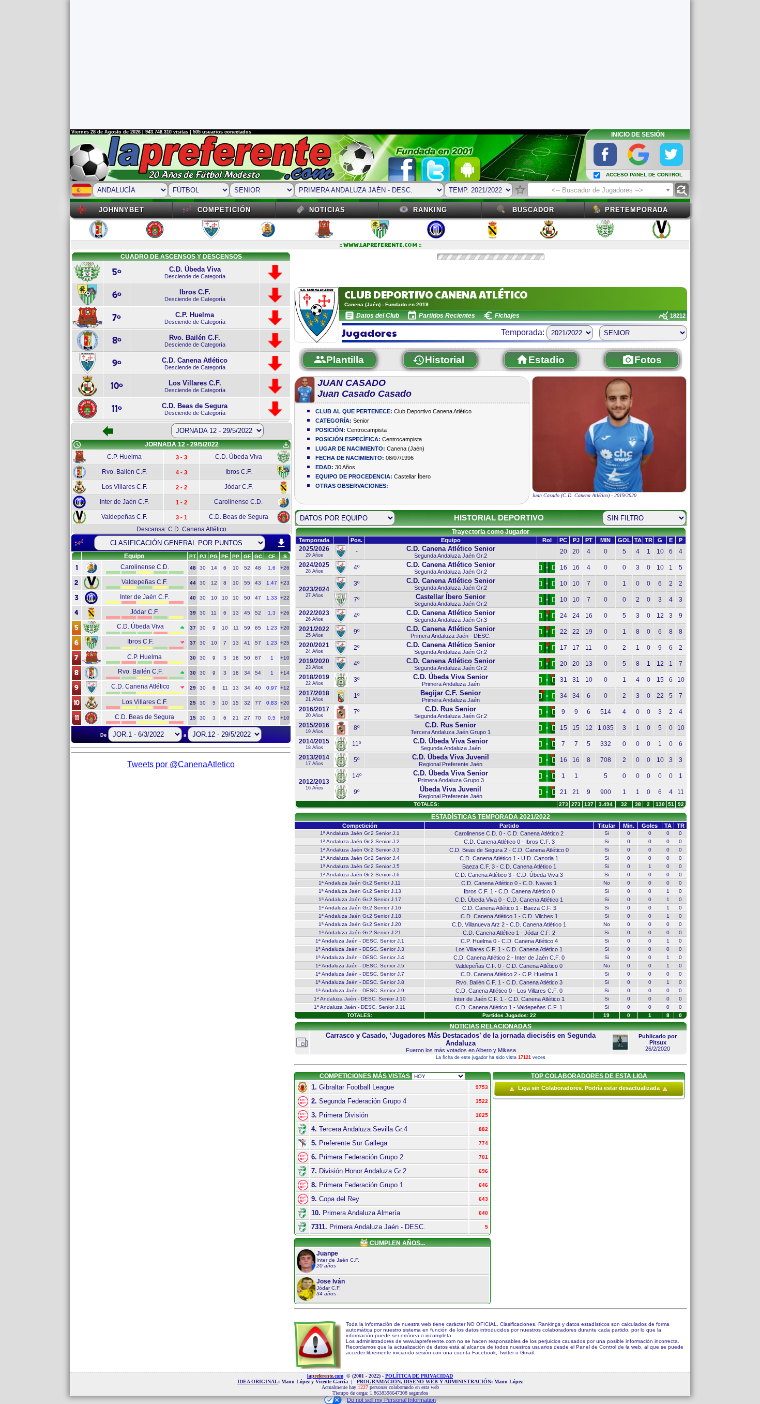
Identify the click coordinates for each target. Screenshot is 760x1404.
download (281, 543)
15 (236, 703)
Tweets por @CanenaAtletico (181, 764)
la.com (325, 1376)
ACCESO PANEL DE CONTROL (644, 174)
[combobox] (600, 190)
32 (247, 703)
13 (236, 613)
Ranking (430, 210)
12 (214, 583)
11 (214, 613)
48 (258, 568)
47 (258, 598)
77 (258, 703)
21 (236, 718)
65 (258, 628)
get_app (286, 445)
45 (247, 613)
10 (236, 568)
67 (258, 658)
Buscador (533, 210)
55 (247, 583)
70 (258, 718)
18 (236, 658)
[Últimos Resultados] (79, 543)
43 (258, 583)
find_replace (682, 190)
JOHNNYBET (121, 210)
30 (203, 568)
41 (247, 643)
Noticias (327, 210)
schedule (77, 445)
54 (258, 673)
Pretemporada (636, 210)
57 (258, 643)
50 (247, 598)
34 (247, 673)
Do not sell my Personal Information (391, 1400)
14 (214, 568)
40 (258, 688)
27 (247, 718)
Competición (224, 210)
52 (247, 568)
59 (247, 628)
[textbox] (600, 190)
